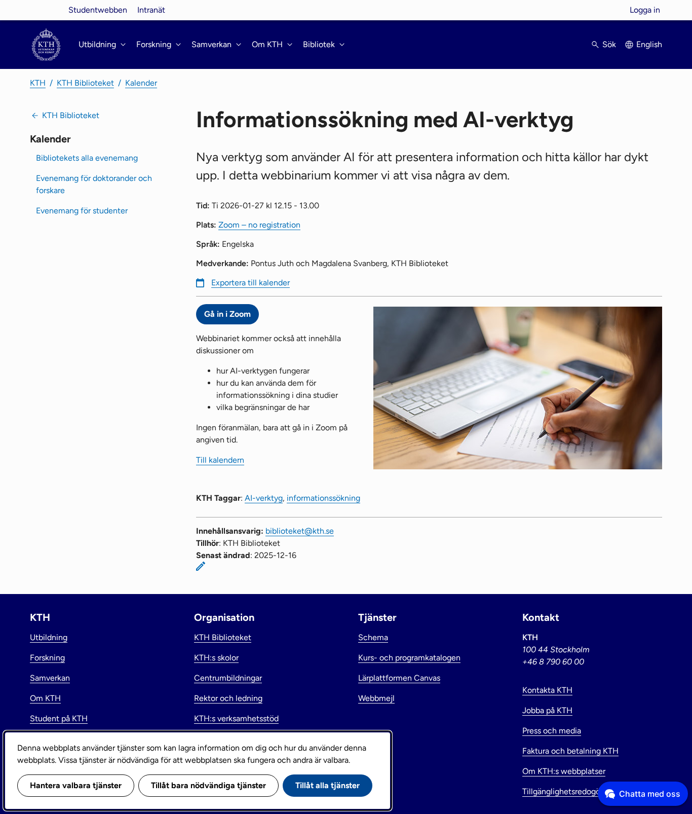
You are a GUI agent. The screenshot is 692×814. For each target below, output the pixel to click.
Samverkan (50, 678)
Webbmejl (376, 698)
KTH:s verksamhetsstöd (236, 718)
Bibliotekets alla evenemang (87, 158)
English (649, 44)
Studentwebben (97, 10)
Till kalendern (220, 460)
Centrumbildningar (228, 678)
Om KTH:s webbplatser (563, 771)
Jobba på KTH (547, 710)
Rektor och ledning (228, 698)
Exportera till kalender (250, 282)
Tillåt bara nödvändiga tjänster (208, 785)
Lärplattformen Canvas (399, 678)
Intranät (151, 10)
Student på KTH (59, 718)
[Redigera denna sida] (200, 566)
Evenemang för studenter (82, 210)
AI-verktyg (264, 498)
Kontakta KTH (547, 690)
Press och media (551, 730)
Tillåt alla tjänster (327, 785)
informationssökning (323, 498)
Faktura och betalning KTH (570, 751)
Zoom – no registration (259, 225)
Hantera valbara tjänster (76, 785)
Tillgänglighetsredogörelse (570, 791)
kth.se (46, 10)
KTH (38, 83)
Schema (373, 637)
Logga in (645, 10)
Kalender (141, 83)
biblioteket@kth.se (299, 531)
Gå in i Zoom (227, 314)
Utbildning (48, 637)
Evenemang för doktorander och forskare (94, 184)
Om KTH (45, 698)
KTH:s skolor (216, 657)
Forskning (47, 657)
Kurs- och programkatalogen (409, 657)
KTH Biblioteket (85, 83)
